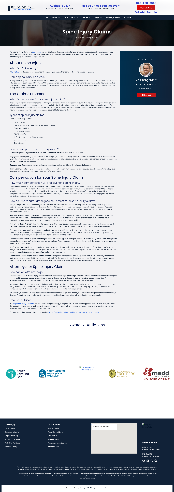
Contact (127, 18)
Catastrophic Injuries (12, 432)
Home (45, 18)
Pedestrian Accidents (12, 443)
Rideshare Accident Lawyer (57, 443)
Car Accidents (10, 428)
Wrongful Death (53, 447)
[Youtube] (143, 460)
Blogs (96, 18)
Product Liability (54, 425)
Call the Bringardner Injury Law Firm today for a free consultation (73, 312)
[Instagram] (151, 460)
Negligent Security (11, 436)
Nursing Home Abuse (12, 439)
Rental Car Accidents (55, 432)
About (54, 18)
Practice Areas (69, 18)
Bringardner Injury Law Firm (23, 303)
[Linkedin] (147, 460)
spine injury (36, 52)
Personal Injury (10, 425)
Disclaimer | (70, 488)
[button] (1, 342)
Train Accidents (53, 428)
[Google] (155, 460)
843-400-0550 (146, 3)
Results (85, 18)
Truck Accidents (53, 439)
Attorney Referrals (113, 18)
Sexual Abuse (52, 436)
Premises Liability (11, 447)
